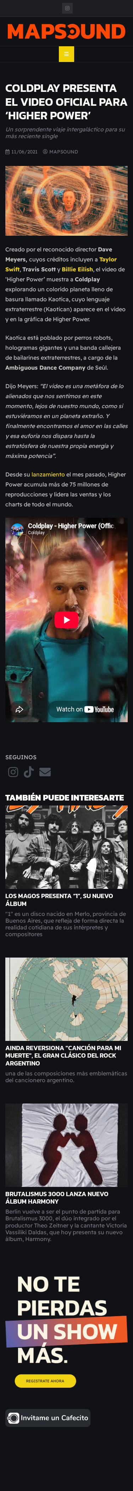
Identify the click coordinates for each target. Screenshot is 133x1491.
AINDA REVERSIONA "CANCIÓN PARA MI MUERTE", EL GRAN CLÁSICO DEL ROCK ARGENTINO (63, 1055)
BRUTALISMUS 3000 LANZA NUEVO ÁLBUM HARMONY (57, 1197)
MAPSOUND (63, 151)
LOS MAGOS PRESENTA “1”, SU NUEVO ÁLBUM (59, 899)
